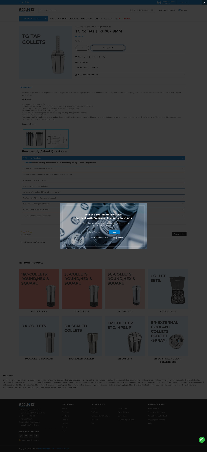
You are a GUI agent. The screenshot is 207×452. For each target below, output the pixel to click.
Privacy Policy (117, 238)
